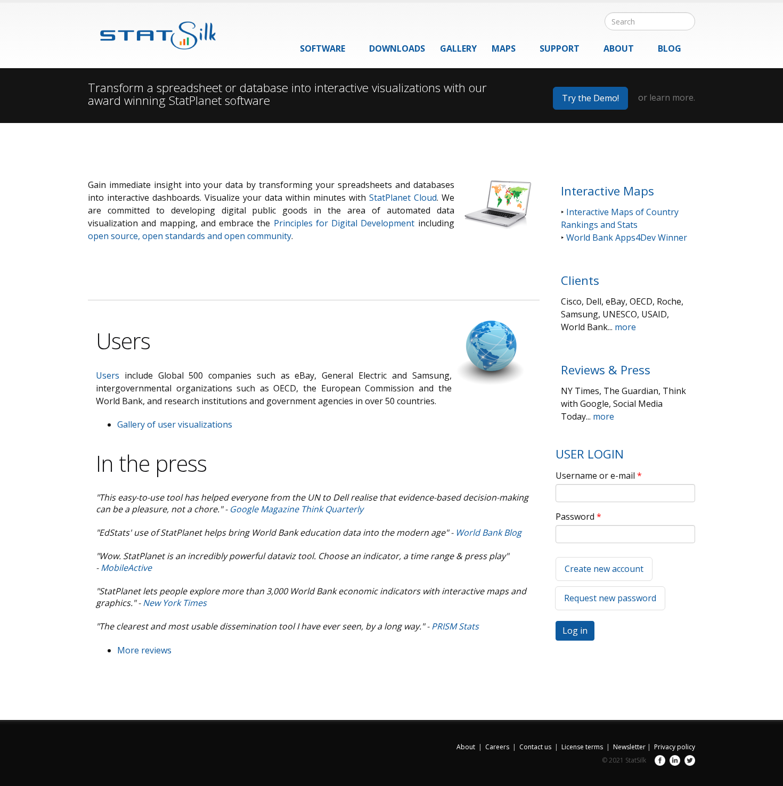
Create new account (604, 569)
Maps (504, 48)
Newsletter (629, 746)
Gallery (458, 48)
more (625, 327)
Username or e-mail (599, 475)
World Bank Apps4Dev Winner (626, 237)
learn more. (672, 97)
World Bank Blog (488, 532)
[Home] (152, 30)
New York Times (175, 603)
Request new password (610, 598)
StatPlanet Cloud (403, 197)
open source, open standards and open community (189, 236)
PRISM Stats (455, 626)
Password (578, 516)
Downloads (397, 48)
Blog (669, 48)
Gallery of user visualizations (174, 424)
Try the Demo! (590, 98)
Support (560, 48)
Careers (497, 746)
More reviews (144, 650)
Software (322, 48)
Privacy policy (674, 746)
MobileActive (126, 568)
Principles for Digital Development (344, 223)
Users (107, 375)
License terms (582, 746)
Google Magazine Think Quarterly (296, 509)
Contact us (535, 746)
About (618, 48)
